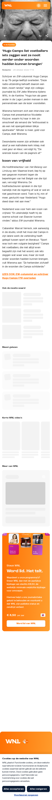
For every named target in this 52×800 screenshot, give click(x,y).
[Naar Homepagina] (8, 5)
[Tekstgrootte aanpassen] (40, 35)
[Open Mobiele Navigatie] (45, 5)
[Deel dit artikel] (47, 35)
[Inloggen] (38, 5)
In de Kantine (9, 45)
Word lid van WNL (26, 623)
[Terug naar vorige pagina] (5, 35)
